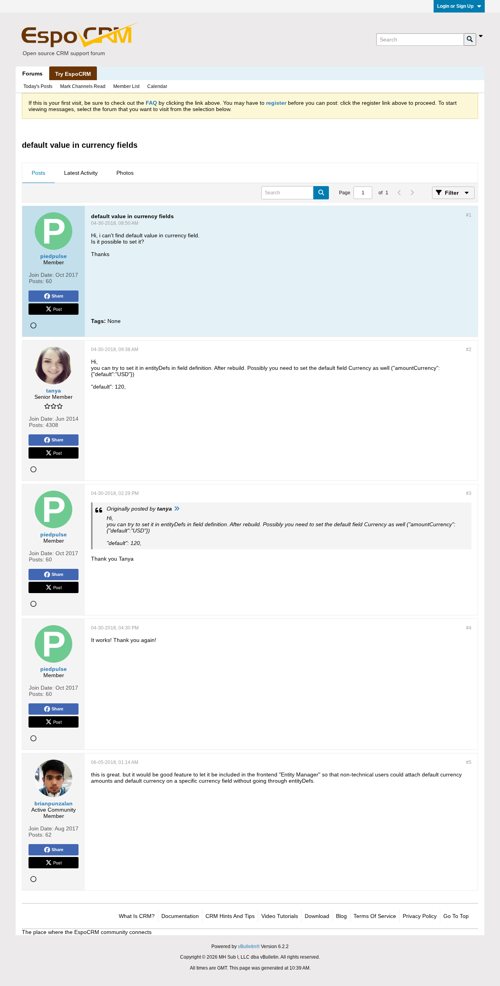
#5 (468, 762)
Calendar (157, 86)
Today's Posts (37, 86)
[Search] (470, 39)
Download (317, 916)
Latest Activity (81, 173)
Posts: (36, 281)
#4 (468, 628)
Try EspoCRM (73, 74)
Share (57, 296)
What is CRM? (137, 916)
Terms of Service (375, 916)
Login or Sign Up (455, 6)
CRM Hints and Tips (230, 916)
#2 (468, 349)
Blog (341, 916)
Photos (125, 173)
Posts (38, 173)
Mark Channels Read (82, 86)
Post (57, 309)
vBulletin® (249, 946)
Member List (126, 86)
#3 (468, 493)
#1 (468, 215)
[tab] (38, 173)
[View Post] (176, 509)
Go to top (456, 916)
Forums (32, 73)
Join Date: (41, 275)
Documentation (180, 916)
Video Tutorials (279, 916)
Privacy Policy (420, 916)
